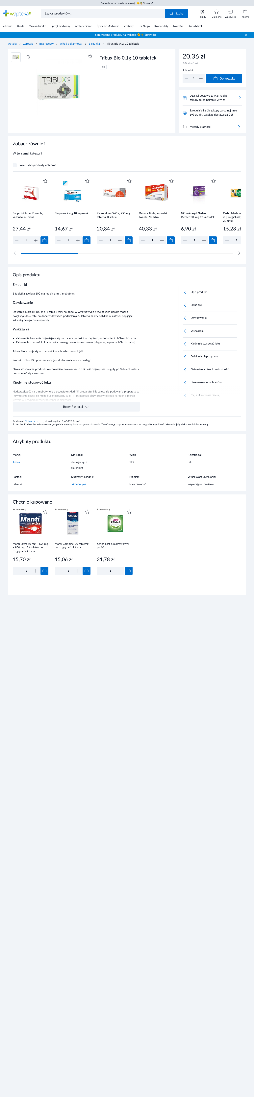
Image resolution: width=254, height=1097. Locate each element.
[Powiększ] (28, 57)
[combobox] (103, 13)
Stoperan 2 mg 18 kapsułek (71, 213)
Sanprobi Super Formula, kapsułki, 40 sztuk (28, 215)
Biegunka (94, 43)
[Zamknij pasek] (246, 34)
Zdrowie (28, 43)
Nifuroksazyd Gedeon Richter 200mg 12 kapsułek (198, 215)
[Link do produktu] (30, 211)
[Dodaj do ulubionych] (90, 56)
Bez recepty (46, 43)
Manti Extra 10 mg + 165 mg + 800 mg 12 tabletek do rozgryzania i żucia (30, 548)
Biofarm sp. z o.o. (34, 421)
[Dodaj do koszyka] (44, 240)
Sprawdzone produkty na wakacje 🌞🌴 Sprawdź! (127, 3)
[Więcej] (239, 127)
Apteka (12, 43)
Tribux (16, 462)
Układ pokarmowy (71, 43)
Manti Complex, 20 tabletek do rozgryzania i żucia (72, 546)
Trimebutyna (78, 484)
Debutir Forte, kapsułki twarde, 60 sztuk (153, 215)
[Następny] (238, 253)
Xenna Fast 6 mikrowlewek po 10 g (113, 546)
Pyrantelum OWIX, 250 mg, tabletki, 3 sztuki (114, 215)
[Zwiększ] (201, 79)
